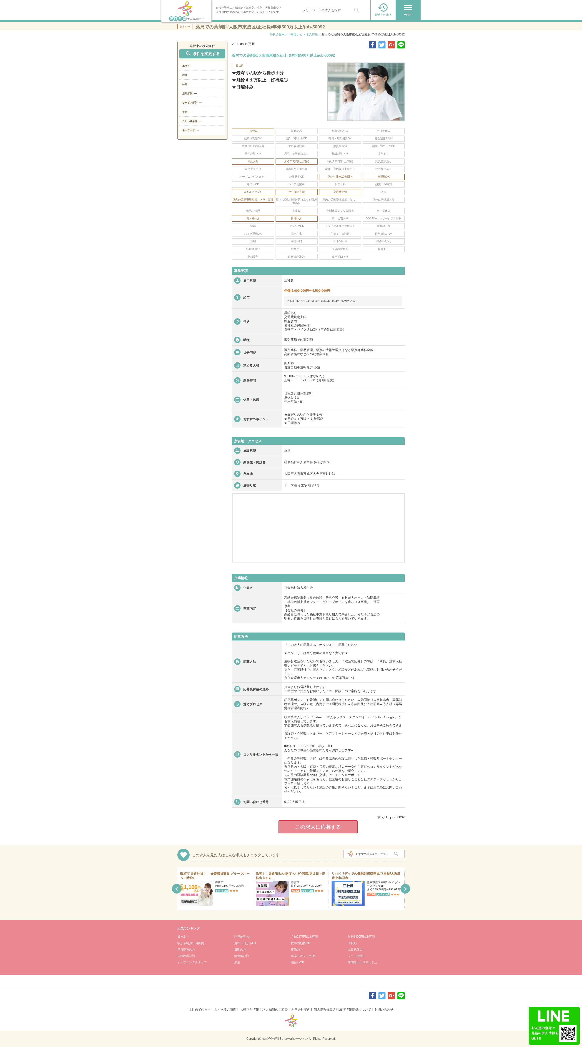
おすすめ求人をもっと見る (372, 854)
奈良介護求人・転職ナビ (286, 34)
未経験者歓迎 (186, 956)
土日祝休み (355, 949)
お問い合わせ (384, 1009)
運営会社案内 (300, 1009)
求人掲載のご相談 (275, 1009)
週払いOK (297, 962)
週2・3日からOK (245, 943)
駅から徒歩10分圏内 (190, 943)
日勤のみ (240, 949)
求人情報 (312, 34)
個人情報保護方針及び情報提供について (342, 1009)
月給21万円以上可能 (304, 936)
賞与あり (183, 936)
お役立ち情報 (249, 1009)
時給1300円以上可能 (361, 936)
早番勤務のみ (186, 949)
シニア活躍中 (357, 956)
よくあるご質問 (225, 1009)
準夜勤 (352, 943)
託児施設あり (243, 936)
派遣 (237, 962)
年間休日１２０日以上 (362, 962)
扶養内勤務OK (300, 943)
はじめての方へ (199, 1009)
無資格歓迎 (241, 956)
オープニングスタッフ (192, 962)
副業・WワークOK (303, 956)
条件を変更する (202, 53)
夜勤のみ (297, 949)
